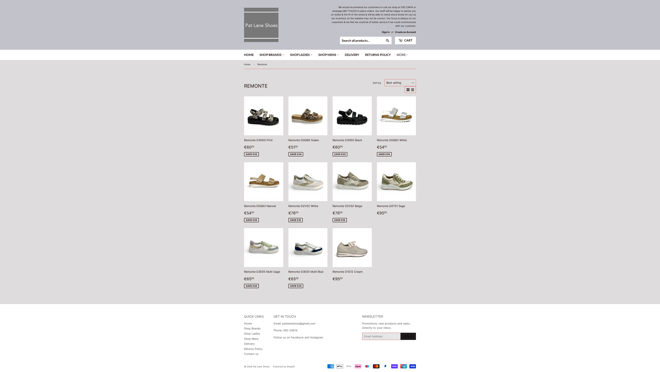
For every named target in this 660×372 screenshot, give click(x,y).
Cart (408, 40)
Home (249, 55)
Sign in (386, 32)
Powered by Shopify (284, 366)
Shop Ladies (300, 55)
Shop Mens (327, 55)
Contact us (251, 354)
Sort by (377, 82)
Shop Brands (271, 55)
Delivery (352, 55)
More (401, 55)
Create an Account (405, 32)
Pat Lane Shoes (261, 366)
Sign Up (408, 336)
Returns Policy (378, 55)
